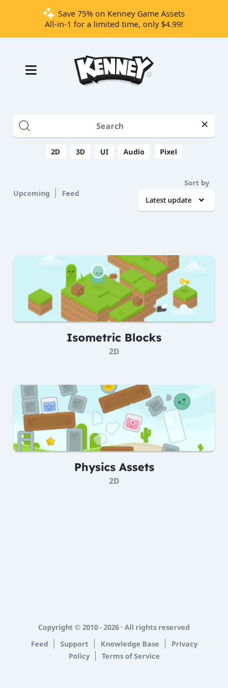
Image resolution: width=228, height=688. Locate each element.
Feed (70, 193)
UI (104, 152)
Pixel (168, 152)
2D (55, 152)
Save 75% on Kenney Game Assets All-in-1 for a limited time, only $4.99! (115, 18)
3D (80, 152)
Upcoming (31, 193)
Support (74, 644)
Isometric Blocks (114, 337)
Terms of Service (131, 656)
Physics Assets (114, 467)
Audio (133, 152)
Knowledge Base (130, 644)
